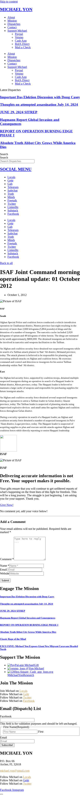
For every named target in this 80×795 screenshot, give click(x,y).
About (11, 17)
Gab (9, 183)
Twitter (11, 203)
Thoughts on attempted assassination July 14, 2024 (39, 104)
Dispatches (13, 24)
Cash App (21, 40)
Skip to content (9, 1)
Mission (12, 20)
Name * (4, 565)
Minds (11, 197)
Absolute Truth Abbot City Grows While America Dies (28, 632)
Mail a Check (23, 47)
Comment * (7, 559)
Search (4, 154)
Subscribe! (7, 745)
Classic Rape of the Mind (13, 639)
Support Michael (17, 30)
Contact (12, 27)
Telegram (12, 187)
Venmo (19, 37)
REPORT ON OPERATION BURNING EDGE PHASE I (29, 625)
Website (4, 573)
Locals (11, 177)
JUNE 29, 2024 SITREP (18, 112)
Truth (10, 193)
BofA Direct (22, 44)
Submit (5, 580)
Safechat (12, 190)
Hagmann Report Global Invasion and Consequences (27, 617)
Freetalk (12, 200)
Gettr (10, 180)
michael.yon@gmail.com (14, 770)
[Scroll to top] (1, 794)
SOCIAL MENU (15, 169)
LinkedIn (12, 207)
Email (4, 569)
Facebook (13, 213)
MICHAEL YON (16, 9)
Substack (12, 210)
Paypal (19, 34)
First (40, 731)
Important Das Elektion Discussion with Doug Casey (40, 97)
